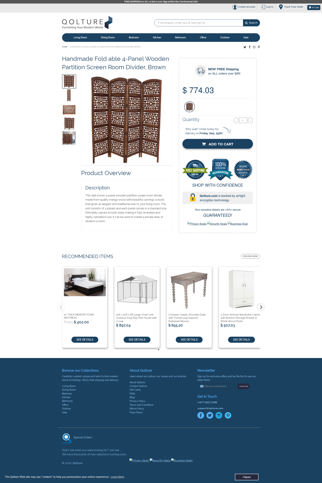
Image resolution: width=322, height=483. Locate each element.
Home (64, 47)
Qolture (77, 463)
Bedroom (134, 37)
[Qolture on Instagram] (254, 47)
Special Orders (82, 437)
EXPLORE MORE (250, 256)
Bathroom (180, 37)
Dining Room (108, 37)
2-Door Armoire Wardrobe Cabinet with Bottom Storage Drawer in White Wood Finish (241, 318)
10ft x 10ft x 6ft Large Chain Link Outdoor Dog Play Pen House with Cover (136, 318)
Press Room (136, 412)
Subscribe (243, 386)
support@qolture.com (210, 408)
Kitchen (157, 37)
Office (203, 37)
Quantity (191, 119)
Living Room (80, 37)
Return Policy (137, 408)
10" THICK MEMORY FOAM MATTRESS (79, 316)
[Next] (260, 307)
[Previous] (61, 307)
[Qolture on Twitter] (245, 47)
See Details (84, 339)
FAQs (132, 393)
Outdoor (225, 37)
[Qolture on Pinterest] (259, 47)
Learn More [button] (117, 476)
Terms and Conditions (141, 405)
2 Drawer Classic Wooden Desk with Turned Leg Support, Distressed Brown (187, 318)
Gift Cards (135, 389)
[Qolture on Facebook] (250, 47)
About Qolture (137, 382)
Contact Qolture (138, 386)
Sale (246, 37)
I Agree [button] (247, 477)
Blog (132, 397)
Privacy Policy (137, 401)
